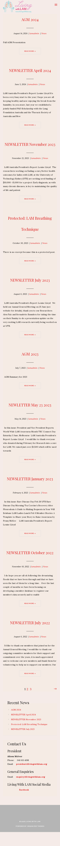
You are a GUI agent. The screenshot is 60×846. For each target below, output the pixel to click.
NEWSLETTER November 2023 (30, 144)
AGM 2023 (30, 354)
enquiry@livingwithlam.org (30, 777)
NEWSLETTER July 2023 (30, 280)
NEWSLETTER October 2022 (29, 552)
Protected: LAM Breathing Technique (29, 724)
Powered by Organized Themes (30, 826)
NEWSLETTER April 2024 (30, 70)
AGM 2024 (30, 19)
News (43, 33)
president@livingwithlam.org (31, 764)
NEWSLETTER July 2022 (30, 622)
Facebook (24, 789)
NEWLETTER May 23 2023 (30, 404)
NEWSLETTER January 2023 (30, 478)
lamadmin (34, 33)
